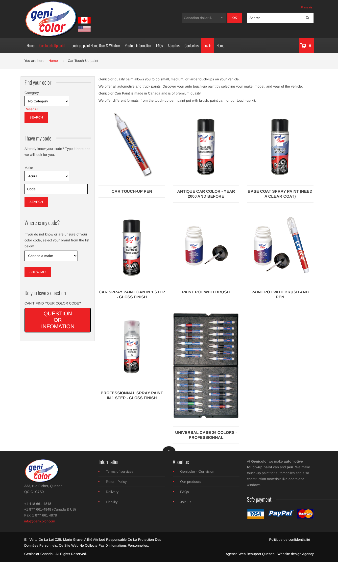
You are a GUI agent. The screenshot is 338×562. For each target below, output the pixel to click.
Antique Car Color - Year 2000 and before (206, 193)
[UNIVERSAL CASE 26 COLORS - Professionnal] (206, 365)
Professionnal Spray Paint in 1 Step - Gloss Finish (132, 395)
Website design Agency (295, 554)
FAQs (184, 492)
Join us (185, 502)
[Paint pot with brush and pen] (280, 245)
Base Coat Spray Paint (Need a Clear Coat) (280, 193)
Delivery (112, 492)
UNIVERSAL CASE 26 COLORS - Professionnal (206, 435)
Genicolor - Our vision (197, 471)
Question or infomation (57, 319)
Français (307, 7)
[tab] (57, 93)
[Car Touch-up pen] (131, 144)
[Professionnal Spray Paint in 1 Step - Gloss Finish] (131, 346)
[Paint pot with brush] (206, 245)
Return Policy (116, 482)
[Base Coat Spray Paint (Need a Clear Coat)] (280, 144)
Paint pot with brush (206, 292)
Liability (112, 502)
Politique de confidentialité (289, 539)
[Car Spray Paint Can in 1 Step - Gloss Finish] (131, 245)
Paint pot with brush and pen (280, 294)
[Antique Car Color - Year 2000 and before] (206, 144)
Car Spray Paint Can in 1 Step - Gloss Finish (132, 294)
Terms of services (119, 471)
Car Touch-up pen (132, 191)
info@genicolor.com (39, 521)
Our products (190, 482)
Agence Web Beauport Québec (250, 554)
